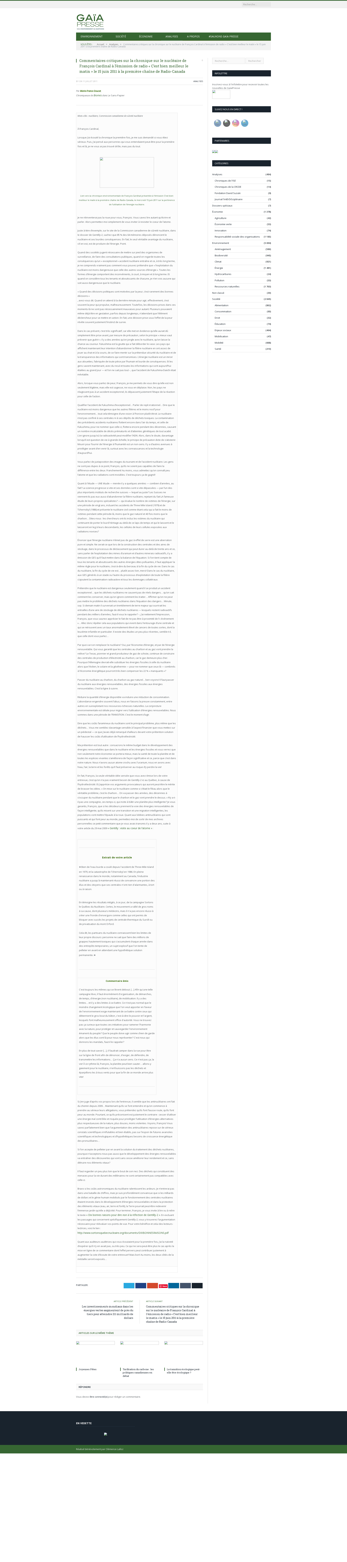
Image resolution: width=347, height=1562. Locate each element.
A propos (193, 36)
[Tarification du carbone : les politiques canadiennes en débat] (139, 1352)
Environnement (92, 36)
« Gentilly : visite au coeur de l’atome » (128, 827)
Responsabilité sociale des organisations (237, 236)
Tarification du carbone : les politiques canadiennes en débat (138, 1371)
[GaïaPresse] (90, 20)
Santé (218, 348)
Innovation (220, 230)
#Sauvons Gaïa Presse (223, 36)
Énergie (219, 268)
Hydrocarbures (223, 274)
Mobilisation (221, 336)
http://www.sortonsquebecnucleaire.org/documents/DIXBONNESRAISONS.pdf (120, 1231)
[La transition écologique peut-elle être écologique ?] (183, 1352)
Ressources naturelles (227, 286)
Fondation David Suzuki (228, 193)
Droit (217, 317)
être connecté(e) (99, 1395)
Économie (146, 36)
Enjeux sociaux (223, 330)
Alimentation (221, 305)
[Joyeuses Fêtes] (95, 1352)
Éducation (220, 324)
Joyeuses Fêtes (88, 1367)
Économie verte (223, 224)
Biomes (97, 95)
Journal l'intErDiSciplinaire (229, 199)
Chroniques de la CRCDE (228, 186)
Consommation (223, 311)
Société (121, 36)
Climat (218, 261)
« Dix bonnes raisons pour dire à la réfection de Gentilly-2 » (120, 1213)
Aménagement (223, 249)
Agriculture (220, 218)
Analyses (172, 36)
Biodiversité (221, 255)
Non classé (218, 292)
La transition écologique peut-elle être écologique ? (183, 1369)
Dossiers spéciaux (222, 205)
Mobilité (219, 342)
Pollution (219, 280)
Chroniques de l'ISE (225, 180)
